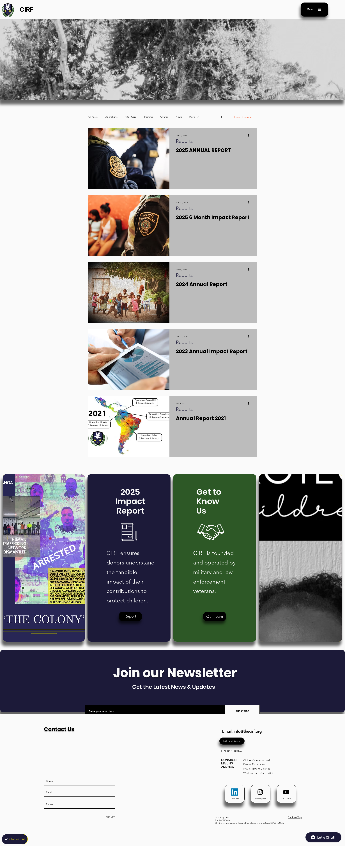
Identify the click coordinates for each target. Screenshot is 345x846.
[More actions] (250, 135)
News (179, 116)
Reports (184, 141)
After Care (131, 116)
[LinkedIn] (234, 792)
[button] (310, 9)
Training (148, 116)
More (192, 116)
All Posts (93, 116)
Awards (164, 116)
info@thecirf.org (248, 731)
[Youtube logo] (286, 792)
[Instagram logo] (260, 792)
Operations (111, 116)
